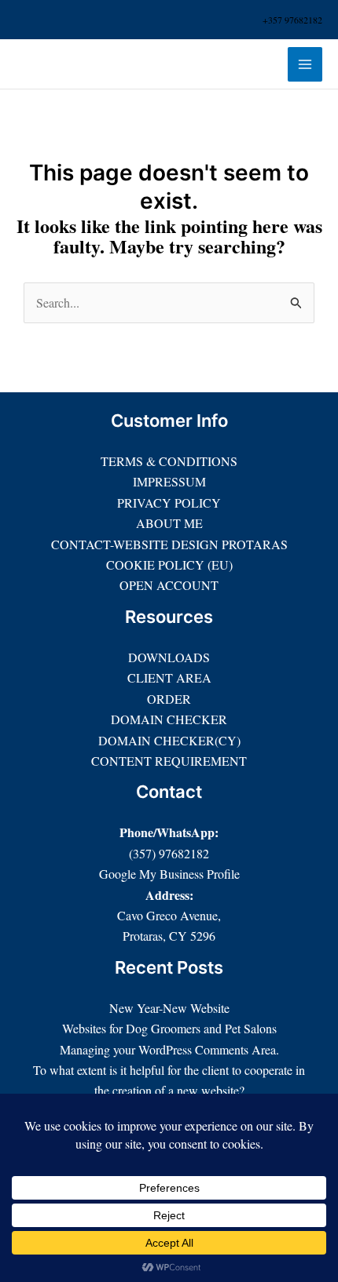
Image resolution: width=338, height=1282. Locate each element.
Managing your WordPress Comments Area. (169, 1049)
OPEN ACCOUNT (169, 585)
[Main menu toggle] (305, 64)
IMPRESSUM (169, 481)
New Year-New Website (169, 1008)
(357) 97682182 (169, 853)
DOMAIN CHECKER (169, 719)
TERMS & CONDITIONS (169, 461)
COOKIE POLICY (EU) (169, 564)
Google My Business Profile (169, 873)
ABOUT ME (169, 523)
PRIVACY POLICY (169, 502)
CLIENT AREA (169, 677)
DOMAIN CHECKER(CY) (169, 740)
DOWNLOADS (169, 657)
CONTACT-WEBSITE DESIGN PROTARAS (169, 544)
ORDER (169, 698)
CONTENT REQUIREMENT (169, 760)
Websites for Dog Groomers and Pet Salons (169, 1028)
